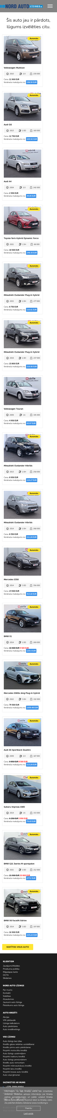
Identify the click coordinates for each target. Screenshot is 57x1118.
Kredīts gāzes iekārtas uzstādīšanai (18, 1044)
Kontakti (7, 993)
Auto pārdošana (10, 1026)
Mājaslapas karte (10, 972)
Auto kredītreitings (11, 1029)
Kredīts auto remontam (14, 1062)
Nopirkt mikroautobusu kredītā (17, 1066)
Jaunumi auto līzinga (12, 1002)
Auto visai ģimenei (11, 1075)
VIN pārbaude (9, 1020)
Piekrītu (28, 1108)
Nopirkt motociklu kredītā (15, 1050)
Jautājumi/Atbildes (11, 966)
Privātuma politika (11, 969)
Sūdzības (7, 996)
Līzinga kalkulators (11, 1023)
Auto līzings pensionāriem (15, 1059)
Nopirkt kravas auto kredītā (15, 1072)
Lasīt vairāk (28, 1113)
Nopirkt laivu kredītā (12, 1069)
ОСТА (6, 975)
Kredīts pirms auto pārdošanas (17, 1047)
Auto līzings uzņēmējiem (14, 1053)
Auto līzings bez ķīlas (12, 1041)
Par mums (7, 990)
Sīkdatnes (7, 978)
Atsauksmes (8, 999)
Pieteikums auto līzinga (13, 1005)
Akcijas (6, 1017)
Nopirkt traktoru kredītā (14, 1056)
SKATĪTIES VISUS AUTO (17, 947)
